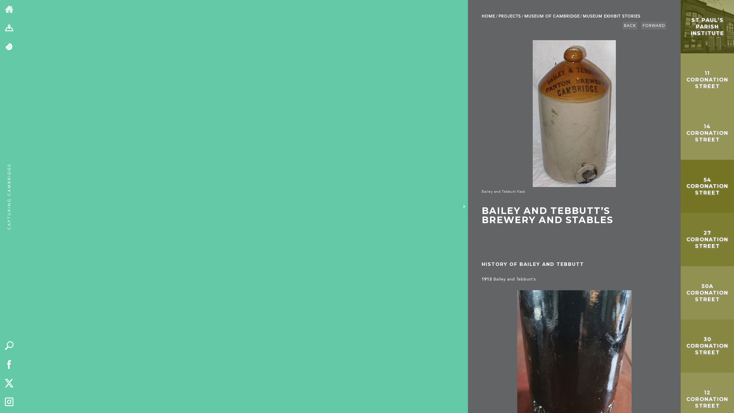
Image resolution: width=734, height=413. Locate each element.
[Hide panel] (464, 206)
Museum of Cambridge (552, 16)
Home (488, 16)
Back (630, 25)
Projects (510, 16)
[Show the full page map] (9, 28)
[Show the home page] (9, 9)
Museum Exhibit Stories (612, 16)
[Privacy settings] (9, 47)
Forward (654, 25)
